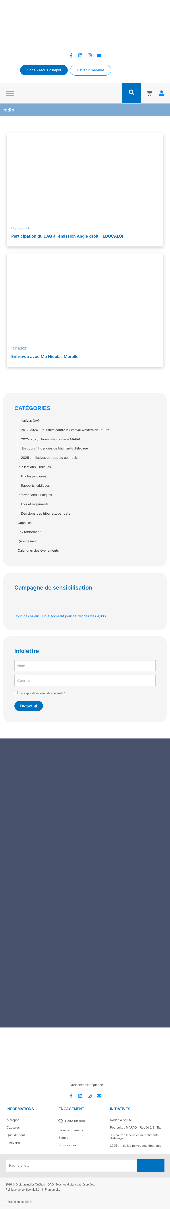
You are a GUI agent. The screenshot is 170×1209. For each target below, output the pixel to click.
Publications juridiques (34, 467)
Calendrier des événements (38, 551)
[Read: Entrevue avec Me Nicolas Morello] (85, 319)
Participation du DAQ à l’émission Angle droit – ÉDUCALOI (67, 236)
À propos (13, 1120)
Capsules (25, 523)
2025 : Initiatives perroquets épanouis (49, 458)
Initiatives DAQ (29, 421)
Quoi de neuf (27, 541)
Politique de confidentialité (22, 1189)
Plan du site (52, 1189)
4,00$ (60, 616)
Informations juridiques (35, 495)
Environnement (29, 532)
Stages (63, 1137)
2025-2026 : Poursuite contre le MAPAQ (51, 439)
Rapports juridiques (35, 486)
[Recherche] (150, 1165)
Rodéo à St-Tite (121, 1120)
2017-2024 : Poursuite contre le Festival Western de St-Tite (65, 430)
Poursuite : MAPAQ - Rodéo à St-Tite (136, 1127)
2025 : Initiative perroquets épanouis (135, 1145)
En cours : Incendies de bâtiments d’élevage (54, 448)
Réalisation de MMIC (19, 1201)
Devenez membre (70, 1130)
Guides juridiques (33, 476)
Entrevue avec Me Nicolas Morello (45, 356)
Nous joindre (67, 1145)
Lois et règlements (35, 504)
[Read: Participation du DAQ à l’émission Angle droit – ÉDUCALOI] (85, 177)
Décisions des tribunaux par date (45, 514)
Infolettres (14, 1142)
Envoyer (26, 706)
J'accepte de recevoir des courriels (41, 693)
